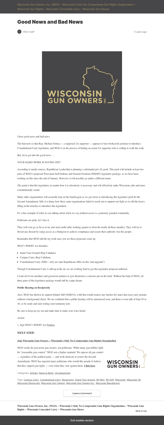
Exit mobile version (82, 420)
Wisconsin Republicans (108, 383)
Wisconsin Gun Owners (53, 383)
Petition (51, 324)
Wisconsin (120, 379)
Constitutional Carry (50, 379)
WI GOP (110, 379)
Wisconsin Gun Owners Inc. (80, 383)
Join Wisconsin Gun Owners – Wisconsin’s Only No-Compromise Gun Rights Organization (66, 340)
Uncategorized (62, 373)
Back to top (141, 411)
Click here (89, 365)
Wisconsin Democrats (28, 383)
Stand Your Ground (85, 379)
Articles (34, 373)
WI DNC (100, 379)
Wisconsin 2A (134, 379)
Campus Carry (31, 379)
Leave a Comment (82, 393)
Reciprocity (68, 379)
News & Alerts (46, 373)
